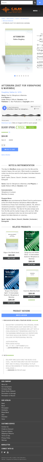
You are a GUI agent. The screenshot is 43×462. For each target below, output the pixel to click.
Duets (17, 18)
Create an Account (7, 429)
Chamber (4, 417)
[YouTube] (7, 452)
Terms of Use (6, 436)
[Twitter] (5, 452)
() (9, 132)
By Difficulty (25, 18)
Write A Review (21, 315)
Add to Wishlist (6, 155)
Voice (3, 419)
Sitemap (4, 440)
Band (3, 406)
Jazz (3, 414)
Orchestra (5, 410)
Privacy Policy (6, 438)
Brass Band (5, 412)
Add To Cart (31, 264)
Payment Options (7, 431)
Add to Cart (10, 149)
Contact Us (5, 427)
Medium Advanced (8, 21)
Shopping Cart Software (12, 459)
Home (3, 18)
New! (3, 403)
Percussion (10, 18)
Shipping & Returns (8, 433)
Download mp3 (6, 123)
